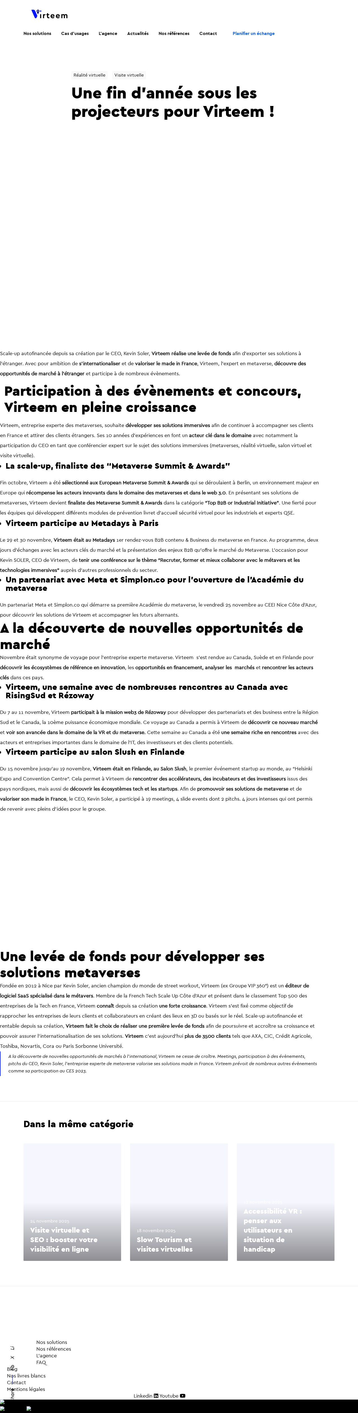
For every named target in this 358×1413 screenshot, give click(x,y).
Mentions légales (26, 1389)
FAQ (28, 1362)
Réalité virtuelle (89, 75)
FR (18, 1403)
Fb (12, 1367)
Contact (16, 1383)
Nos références (39, 1349)
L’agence (32, 1356)
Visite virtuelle (129, 75)
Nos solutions (51, 1342)
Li (12, 1348)
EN (23, 1409)
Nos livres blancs (26, 1376)
